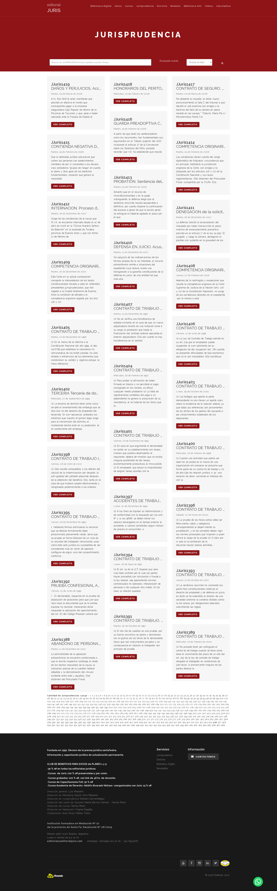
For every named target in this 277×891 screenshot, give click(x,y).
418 (179, 722)
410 (145, 722)
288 (140, 713)
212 (166, 707)
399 (94, 722)
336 (172, 716)
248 (142, 710)
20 (139, 695)
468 (223, 725)
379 (183, 719)
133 (182, 701)
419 (184, 722)
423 (201, 722)
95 (204, 698)
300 (195, 713)
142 (220, 701)
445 (120, 725)
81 (157, 698)
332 (154, 716)
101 (226, 698)
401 (103, 722)
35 (188, 695)
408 (136, 722)
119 (122, 701)
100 (221, 698)
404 (117, 722)
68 (114, 698)
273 (71, 713)
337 (176, 716)
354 (71, 719)
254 (169, 710)
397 (84, 722)
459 (182, 725)
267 (227, 710)
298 (186, 713)
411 (150, 722)
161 (122, 704)
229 (58, 710)
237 (93, 710)
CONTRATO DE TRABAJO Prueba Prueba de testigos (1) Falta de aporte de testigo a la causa (201, 384)
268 (49, 713)
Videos (209, 6)
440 (98, 725)
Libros (118, 6)
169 (157, 704)
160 (118, 704)
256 (177, 710)
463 (200, 725)
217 (187, 707)
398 (89, 722)
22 (146, 695)
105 (63, 701)
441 (102, 725)
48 (48, 698)
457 (173, 725)
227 (49, 710)
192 (76, 707)
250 (151, 710)
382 (197, 719)
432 (62, 725)
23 (149, 695)
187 (54, 707)
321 (106, 716)
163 (131, 704)
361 (102, 719)
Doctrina (162, 6)
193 (80, 707)
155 (96, 704)
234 (80, 710)
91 (192, 698)
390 (54, 722)
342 (199, 716)
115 (106, 701)
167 (148, 704)
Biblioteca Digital (101, 6)
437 (84, 725)
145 (53, 704)
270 (59, 713)
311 (63, 716)
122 (135, 701)
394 (71, 722)
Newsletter (162, 768)
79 (150, 698)
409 (141, 722)
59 (84, 698)
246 (133, 710)
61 (91, 698)
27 (162, 695)
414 (162, 722)
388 (226, 719)
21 (143, 695)
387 (221, 719)
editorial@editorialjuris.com (64, 841)
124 (144, 701)
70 (121, 698)
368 (134, 719)
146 (57, 704)
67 (110, 698)
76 (140, 698)
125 (148, 701)
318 (93, 716)
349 (49, 719)
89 (185, 698)
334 (163, 716)
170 (162, 704)
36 (191, 695)
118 (118, 701)
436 (80, 725)
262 (205, 710)
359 (93, 719)
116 (110, 701)
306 (223, 713)
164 (135, 704)
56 (74, 698)
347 (221, 716)
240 (107, 710)
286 (131, 713)
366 (125, 719)
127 (156, 701)
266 (223, 710)
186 (49, 707)
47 (226, 695)
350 (53, 719)
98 (214, 698)
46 (223, 695)
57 (77, 698)
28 (165, 695)
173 (174, 704)
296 (176, 713)
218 (192, 707)
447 (128, 725)
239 (102, 710)
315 (80, 716)
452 (151, 725)
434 (71, 725)
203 (125, 707)
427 (220, 722)
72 (127, 698)
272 (67, 713)
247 (137, 710)
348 (225, 716)
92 (195, 698)
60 (87, 698)
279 (98, 713)
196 (93, 707)
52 (61, 698)
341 (194, 716)
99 (217, 698)
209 (153, 707)
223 (214, 707)
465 (209, 725)
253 (164, 710)
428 (224, 722)
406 (126, 722)
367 (130, 719)
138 (204, 701)
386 (216, 719)
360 (98, 719)
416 (171, 722)
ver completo (62, 124)
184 (223, 704)
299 (190, 713)
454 (159, 725)
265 (218, 710)
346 (216, 716)
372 (152, 719)
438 (89, 725)
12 (115, 695)
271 (63, 713)
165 (139, 704)
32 (178, 695)
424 (206, 722)
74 (134, 698)
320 (102, 716)
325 (123, 716)
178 (196, 704)
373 (157, 719)
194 (84, 707)
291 (154, 713)
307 (228, 713)
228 (53, 710)
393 (67, 722)
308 (49, 716)
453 (155, 725)
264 (214, 710)
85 (170, 698)
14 (121, 695)
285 (126, 713)
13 (118, 695)
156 (100, 704)
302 (204, 713)
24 (152, 695)
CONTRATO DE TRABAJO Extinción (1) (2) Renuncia (76, 514)
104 (58, 701)
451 (146, 725)
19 (136, 695)
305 (218, 713)
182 (214, 704)
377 (174, 719)
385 (212, 719)
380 (188, 719)
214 (174, 707)
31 (175, 695)
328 (137, 716)
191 (72, 707)
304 (213, 713)
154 (91, 704)
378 (179, 719)
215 (179, 707)
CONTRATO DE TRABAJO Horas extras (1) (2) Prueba (201, 507)
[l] (207, 863)
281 (107, 713)
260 (195, 710)
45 (220, 695)
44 (217, 695)
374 (161, 719)
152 (83, 704)
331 (150, 716)
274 (76, 713)
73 (130, 698)
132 (178, 701)
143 (225, 701)
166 (144, 704)
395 (76, 722)
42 (210, 695)
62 (94, 698)
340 (190, 716)
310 (59, 716)
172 (170, 704)
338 (181, 716)
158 (109, 704)
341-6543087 (131, 841)
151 (79, 704)
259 (191, 710)
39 (201, 695)
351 (58, 719)
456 (168, 725)
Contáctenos (205, 756)
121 (131, 701)
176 (187, 704)
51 (58, 698)
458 (177, 725)
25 (155, 695)
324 (119, 716)
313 (71, 716)
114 (102, 701)
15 (124, 695)
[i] (199, 863)
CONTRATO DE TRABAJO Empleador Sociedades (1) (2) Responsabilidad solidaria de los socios (201, 573)
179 (200, 704)
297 (181, 713)
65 (104, 698)
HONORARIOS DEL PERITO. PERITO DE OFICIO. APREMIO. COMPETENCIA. (138, 86)
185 (227, 704)
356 (80, 719)
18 (133, 695)
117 (114, 701)
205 (134, 707)
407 (131, 722)
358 (89, 719)
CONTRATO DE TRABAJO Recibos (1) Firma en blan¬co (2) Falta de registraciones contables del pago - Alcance (138, 368)
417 (175, 722)
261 (200, 710)
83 (163, 698)
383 (202, 719)
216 (183, 707)
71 (124, 698)
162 (126, 704)
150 (75, 704)
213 (170, 707)
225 (222, 707)
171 (166, 704)
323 (115, 716)
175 (183, 704)
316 (84, 716)
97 (211, 698)
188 (58, 707)
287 (136, 713)
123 (139, 701)
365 (120, 719)
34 (184, 695)
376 (170, 719)
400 (98, 722)
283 (117, 713)
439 (93, 725)
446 (124, 725)
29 (169, 695)
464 (205, 725)
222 (209, 707)
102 (49, 701)
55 (71, 698)
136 (195, 701)
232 (71, 710)
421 (193, 722)
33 (181, 695)
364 (116, 719)
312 (67, 716)
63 (97, 698)
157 (104, 704)
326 (128, 716)
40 (204, 695)
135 (190, 701)
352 (62, 719)
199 (106, 707)
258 (187, 710)
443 (111, 725)
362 (107, 719)
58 (80, 698)
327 (132, 716)
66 (107, 698)
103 (53, 701)
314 (75, 716)
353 (66, 719)
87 (177, 698)
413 (158, 722)
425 (210, 722)
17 (130, 695)
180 (204, 704)
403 (112, 722)
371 (148, 719)
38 (197, 695)
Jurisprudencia (145, 6)
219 (196, 707)
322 (110, 716)
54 (68, 698)
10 (109, 695)
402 (108, 722)
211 (162, 707)
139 (208, 701)
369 (139, 719)
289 (145, 713)
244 (124, 710)
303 (209, 713)
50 (55, 698)
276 (85, 713)
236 (89, 710)
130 (170, 701)
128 (161, 701)
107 (72, 701)
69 (117, 698)
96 (207, 698)
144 (49, 704)
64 (100, 698)
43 (214, 695)
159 (113, 704)
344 (208, 716)
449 (137, 725)
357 (84, 719)
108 (77, 701)
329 (141, 716)
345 (212, 716)
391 (58, 722)
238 (98, 710)
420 (188, 722)
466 (214, 725)
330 (146, 716)
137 (199, 701)
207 (144, 707)
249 (147, 710)
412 (154, 722)
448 (133, 725)
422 (197, 722)
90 (188, 698)
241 (111, 710)
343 (203, 716)
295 (172, 713)
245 (129, 710)
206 (139, 707)
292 (159, 713)
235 (84, 710)
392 (62, 722)
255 (173, 710)
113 (98, 701)
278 (94, 713)
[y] (183, 863)
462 (195, 725)
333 (159, 716)
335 (168, 716)
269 (54, 713)
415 (166, 722)
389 (49, 722)
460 (187, 725)
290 (150, 713)
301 (199, 713)
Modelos (175, 6)
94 (201, 698)
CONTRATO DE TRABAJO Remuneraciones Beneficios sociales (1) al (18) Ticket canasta (76, 329)
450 (142, 725)
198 (102, 707)
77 (143, 698)
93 (198, 698)
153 (87, 704)
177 (191, 704)
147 (61, 704)
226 (227, 707)
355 (75, 719)
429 (49, 725)
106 (67, 701)
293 (163, 713)
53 (64, 698)
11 (112, 695)
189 (63, 707)
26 (159, 695)
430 (53, 725)
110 (86, 701)
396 (80, 722)
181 (209, 704)
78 (146, 698)
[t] (215, 863)
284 (122, 713)
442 (106, 725)
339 (186, 716)
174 (178, 704)
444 (115, 725)
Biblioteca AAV (193, 6)
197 (97, 707)
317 (88, 716)
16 (127, 695)
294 (168, 713)
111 (89, 701)
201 (115, 707)
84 (167, 698)
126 (152, 701)
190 (68, 707)
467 (218, 725)
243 (120, 710)
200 (111, 707)
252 (160, 710)
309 (54, 716)
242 (116, 710)
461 (191, 725)
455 (164, 725)
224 (218, 707)
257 (182, 710)
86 (174, 698)
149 (70, 704)
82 (160, 698)
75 (137, 698)
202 (120, 707)
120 (127, 701)
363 (111, 719)
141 (216, 701)
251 (155, 710)
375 (165, 719)
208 (148, 707)
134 (186, 701)
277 (89, 713)
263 (209, 710)
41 (207, 695)
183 (218, 704)
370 (144, 719)
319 (97, 716)
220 (201, 707)
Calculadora (223, 6)
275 (80, 713)
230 (63, 710)
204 (129, 707)
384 (207, 719)
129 (165, 701)
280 (103, 713)
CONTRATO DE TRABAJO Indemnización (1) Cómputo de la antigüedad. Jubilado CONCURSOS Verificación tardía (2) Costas (76, 456)
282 (112, 713)
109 (81, 701)
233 (76, 710)
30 (172, 695)
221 (205, 707)
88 (181, 698)
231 (67, 710)
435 (75, 725)
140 (212, 701)
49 (52, 698)
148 (66, 704)
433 (66, 725)
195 (88, 707)
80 (153, 698)
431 (58, 725)
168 (153, 704)
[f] (191, 863)
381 (193, 719)
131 (174, 701)
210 (158, 707)
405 (122, 722)
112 (94, 701)
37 (194, 695)
